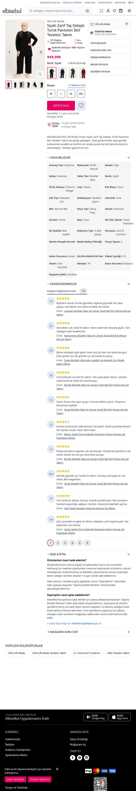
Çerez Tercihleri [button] (15, 779)
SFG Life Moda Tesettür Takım (50, 653)
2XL (81, 94)
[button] (88, 10)
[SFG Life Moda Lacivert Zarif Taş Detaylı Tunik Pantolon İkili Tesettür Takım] (62, 73)
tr (132, 2)
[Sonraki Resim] (41, 52)
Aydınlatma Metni (16, 755)
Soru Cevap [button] (79, 41)
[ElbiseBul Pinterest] (79, 757)
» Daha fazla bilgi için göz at (74, 623)
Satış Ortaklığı (79, 739)
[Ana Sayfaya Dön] (12, 10)
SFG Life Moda (55, 21)
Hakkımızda (89, 2)
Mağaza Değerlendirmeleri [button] (66, 291)
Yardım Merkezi (105, 2)
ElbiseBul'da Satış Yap (50, 2)
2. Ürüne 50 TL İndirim (87, 653)
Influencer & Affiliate (72, 2)
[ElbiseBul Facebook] (72, 757)
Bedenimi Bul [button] (78, 85)
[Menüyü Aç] (129, 11)
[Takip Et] (126, 24)
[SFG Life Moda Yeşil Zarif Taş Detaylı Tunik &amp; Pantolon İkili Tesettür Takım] (73, 73)
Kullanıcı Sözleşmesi (17, 750)
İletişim (9, 744)
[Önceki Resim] (9, 52)
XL (71, 94)
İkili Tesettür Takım (118, 653)
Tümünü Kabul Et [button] (39, 779)
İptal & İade (120, 2)
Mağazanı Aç (78, 744)
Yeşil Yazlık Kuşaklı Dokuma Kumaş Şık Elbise (89, 508)
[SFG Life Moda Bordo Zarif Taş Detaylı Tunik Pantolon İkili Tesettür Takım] (84, 73)
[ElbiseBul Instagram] (86, 757)
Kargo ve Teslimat (16, 787)
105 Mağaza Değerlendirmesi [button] (58, 41)
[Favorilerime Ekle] (81, 105)
